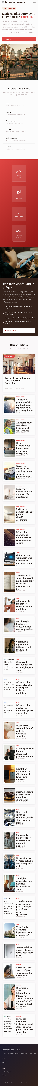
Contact (4, 1075)
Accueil (4, 1062)
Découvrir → (9, 39)
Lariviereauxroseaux (13, 1)
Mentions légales (6, 1072)
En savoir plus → (10, 330)
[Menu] (34, 1)
